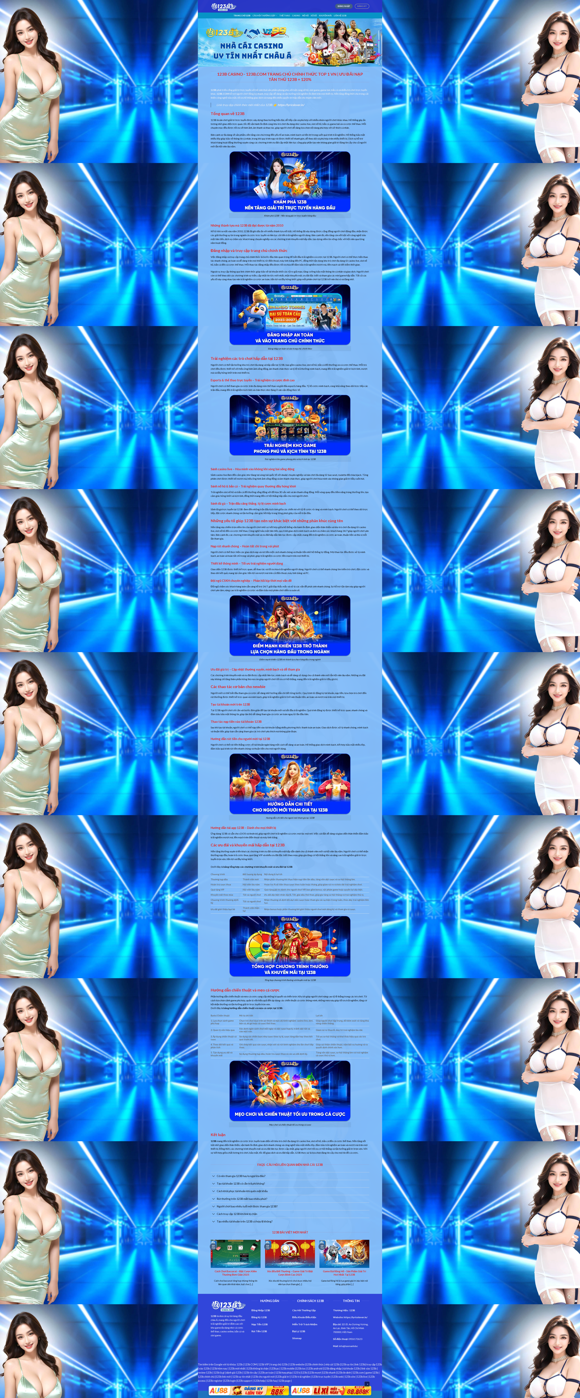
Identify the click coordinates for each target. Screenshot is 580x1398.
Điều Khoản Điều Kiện (304, 1317)
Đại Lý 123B (298, 1331)
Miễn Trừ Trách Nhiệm (304, 1324)
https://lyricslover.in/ (355, 1317)
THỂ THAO (284, 15)
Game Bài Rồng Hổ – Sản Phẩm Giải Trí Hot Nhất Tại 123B (344, 1273)
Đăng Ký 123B (259, 1317)
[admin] (224, 6)
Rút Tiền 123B (259, 1331)
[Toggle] (214, 1176)
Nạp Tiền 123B (259, 1324)
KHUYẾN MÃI (325, 15)
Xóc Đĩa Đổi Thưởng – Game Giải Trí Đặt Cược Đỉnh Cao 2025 (290, 1273)
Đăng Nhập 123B (260, 1310)
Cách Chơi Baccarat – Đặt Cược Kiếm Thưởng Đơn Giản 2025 (236, 1273)
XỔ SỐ (314, 15)
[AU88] (248, 1391)
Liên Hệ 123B (340, 15)
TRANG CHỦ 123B (242, 15)
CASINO (296, 15)
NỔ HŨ (305, 15)
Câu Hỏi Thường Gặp (264, 15)
